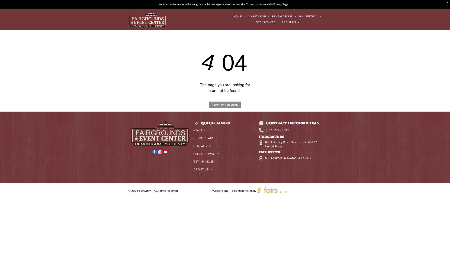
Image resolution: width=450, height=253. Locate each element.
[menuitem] (238, 17)
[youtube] (165, 152)
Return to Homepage (225, 105)
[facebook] (154, 152)
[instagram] (160, 152)
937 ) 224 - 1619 (278, 130)
